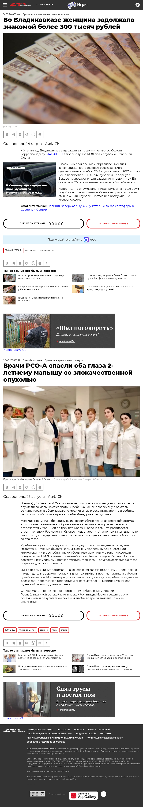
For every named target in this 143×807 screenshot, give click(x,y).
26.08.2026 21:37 (11, 360)
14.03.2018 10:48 (11, 14)
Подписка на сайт (86, 734)
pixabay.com (10, 126)
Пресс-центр (63, 730)
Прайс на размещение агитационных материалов (55, 738)
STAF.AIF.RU (54, 154)
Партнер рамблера (57, 794)
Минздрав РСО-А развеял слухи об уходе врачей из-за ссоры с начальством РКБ (40, 656)
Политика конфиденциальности (105, 738)
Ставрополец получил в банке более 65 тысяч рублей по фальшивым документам (112, 276)
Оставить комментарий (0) (113, 223)
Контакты (105, 734)
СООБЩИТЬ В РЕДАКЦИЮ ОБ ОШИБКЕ (46, 742)
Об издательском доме (40, 730)
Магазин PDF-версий (99, 730)
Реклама (79, 730)
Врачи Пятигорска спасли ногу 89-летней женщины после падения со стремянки (110, 656)
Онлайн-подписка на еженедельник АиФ (49, 734)
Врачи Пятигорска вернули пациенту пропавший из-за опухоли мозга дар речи (110, 667)
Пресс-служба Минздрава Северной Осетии (78, 479)
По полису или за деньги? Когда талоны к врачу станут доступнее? (110, 288)
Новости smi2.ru (15, 349)
